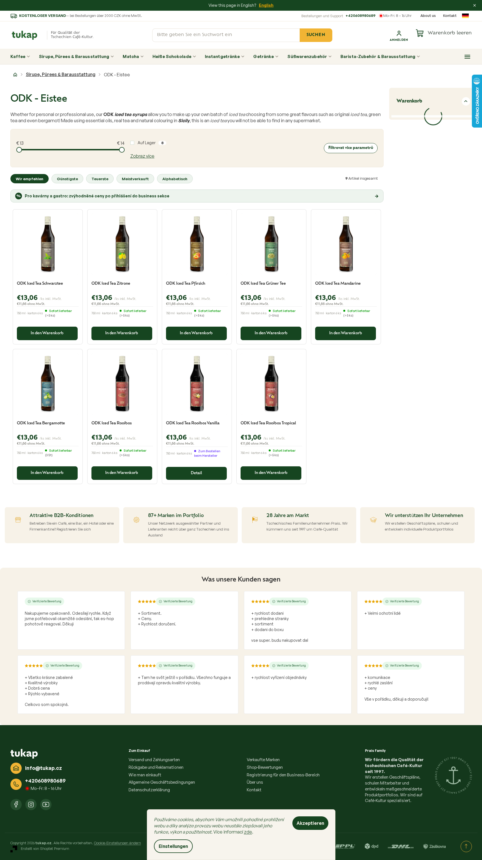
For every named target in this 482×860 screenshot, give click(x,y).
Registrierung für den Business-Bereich (283, 774)
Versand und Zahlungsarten (154, 759)
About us (428, 15)
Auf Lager (150, 142)
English (266, 5)
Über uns (255, 782)
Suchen (315, 35)
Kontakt (450, 15)
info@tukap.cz (43, 768)
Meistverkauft (135, 178)
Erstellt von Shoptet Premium (45, 848)
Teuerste (99, 178)
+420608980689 (360, 15)
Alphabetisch (174, 178)
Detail (196, 473)
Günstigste (67, 178)
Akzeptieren (310, 823)
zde (248, 832)
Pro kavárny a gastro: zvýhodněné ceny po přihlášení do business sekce (197, 196)
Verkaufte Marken (263, 759)
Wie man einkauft (145, 774)
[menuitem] (20, 56)
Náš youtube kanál (45, 804)
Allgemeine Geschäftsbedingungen (162, 782)
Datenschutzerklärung (149, 789)
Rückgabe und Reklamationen (156, 767)
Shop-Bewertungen (265, 767)
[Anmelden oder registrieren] (399, 35)
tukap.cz (31, 804)
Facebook (16, 804)
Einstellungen (173, 846)
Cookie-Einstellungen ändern (117, 843)
